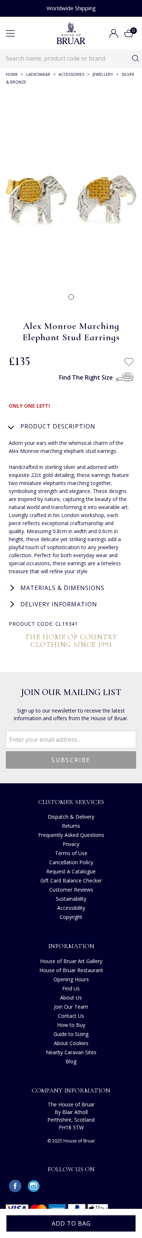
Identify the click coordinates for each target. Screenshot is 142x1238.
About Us (71, 997)
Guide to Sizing (71, 1034)
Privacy (71, 844)
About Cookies (71, 1043)
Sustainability (71, 898)
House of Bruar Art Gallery (71, 961)
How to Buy (71, 1024)
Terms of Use (71, 853)
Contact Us (71, 1015)
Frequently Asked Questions (71, 834)
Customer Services (71, 802)
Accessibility (71, 907)
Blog (71, 1061)
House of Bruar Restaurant (71, 970)
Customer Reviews (71, 889)
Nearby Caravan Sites (71, 1052)
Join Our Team (71, 1006)
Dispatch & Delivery (71, 816)
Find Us (71, 988)
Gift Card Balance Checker (71, 880)
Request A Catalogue (71, 871)
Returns (71, 825)
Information (71, 946)
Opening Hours (71, 979)
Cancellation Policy (71, 862)
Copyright (71, 916)
